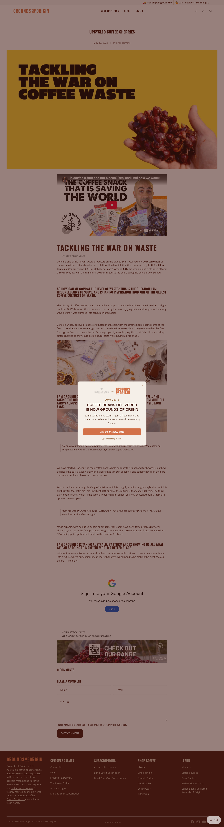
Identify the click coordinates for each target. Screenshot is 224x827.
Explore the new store (112, 431)
